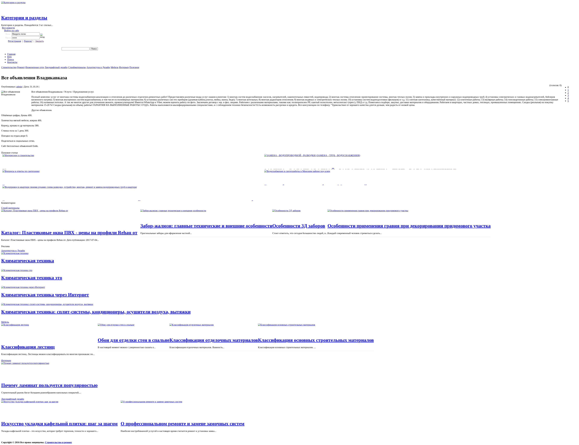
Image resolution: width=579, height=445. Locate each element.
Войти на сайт (11, 30)
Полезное (134, 67)
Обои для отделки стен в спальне (133, 340)
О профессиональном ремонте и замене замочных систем (182, 423)
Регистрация (14, 41)
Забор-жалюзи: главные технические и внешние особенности (206, 225)
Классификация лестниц (28, 347)
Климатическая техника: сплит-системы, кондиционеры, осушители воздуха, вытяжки (96, 311)
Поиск (10, 59)
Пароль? (28, 41)
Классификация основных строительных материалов (316, 340)
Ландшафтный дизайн (56, 67)
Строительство (9, 67)
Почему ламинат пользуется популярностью (49, 385)
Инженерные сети (34, 67)
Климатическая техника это (31, 277)
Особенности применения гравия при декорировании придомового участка (409, 225)
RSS (9, 56)
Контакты (12, 62)
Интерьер (124, 67)
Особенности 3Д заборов (298, 225)
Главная (11, 54)
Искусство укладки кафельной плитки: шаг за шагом (59, 423)
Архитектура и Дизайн (98, 67)
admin (19, 86)
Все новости (8, 28)
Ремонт (21, 67)
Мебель (114, 67)
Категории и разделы (24, 17)
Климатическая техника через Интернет (45, 294)
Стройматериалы (77, 67)
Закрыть (39, 41)
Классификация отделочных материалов (213, 340)
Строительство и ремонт (58, 442)
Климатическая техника (27, 260)
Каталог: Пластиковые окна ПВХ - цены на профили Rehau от (69, 232)
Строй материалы (10, 208)
